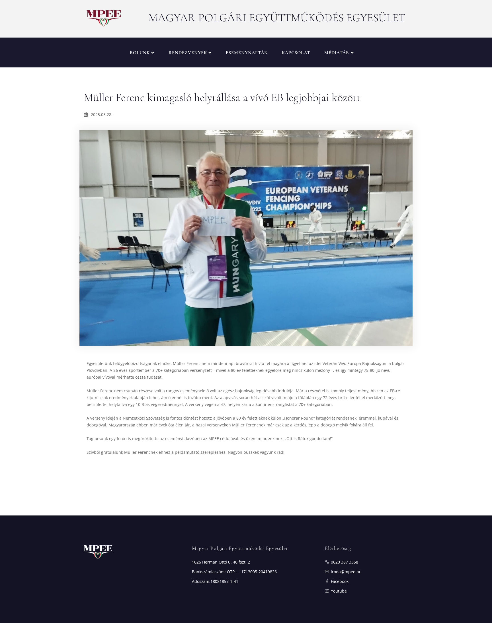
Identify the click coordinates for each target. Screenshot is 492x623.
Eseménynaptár (247, 52)
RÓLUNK (140, 52)
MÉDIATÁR (336, 52)
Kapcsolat (296, 52)
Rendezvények (188, 52)
